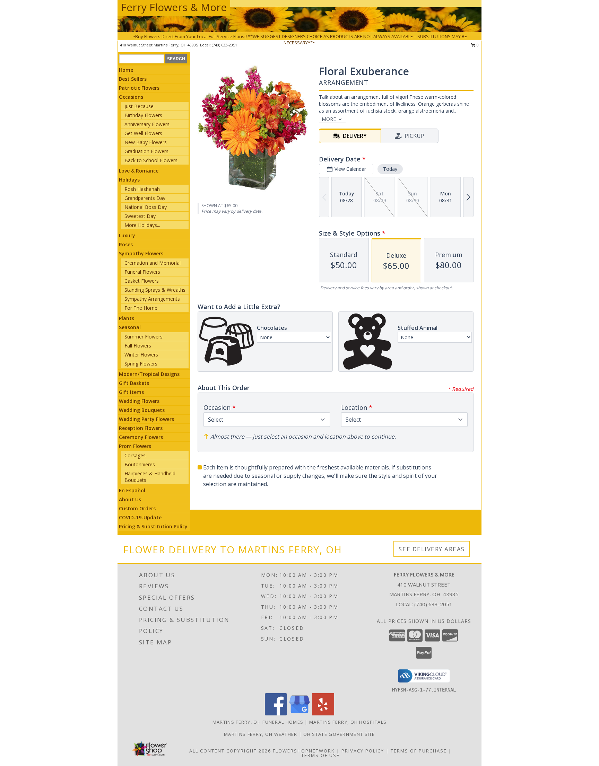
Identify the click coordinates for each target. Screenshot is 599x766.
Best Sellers (133, 79)
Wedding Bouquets (142, 410)
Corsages (135, 455)
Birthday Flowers (143, 115)
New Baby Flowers (145, 142)
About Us (130, 499)
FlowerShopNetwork (304, 751)
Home (126, 70)
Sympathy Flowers (141, 253)
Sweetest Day (140, 216)
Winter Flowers (141, 354)
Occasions (131, 97)
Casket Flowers (141, 281)
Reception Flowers (141, 428)
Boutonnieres (139, 464)
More (329, 119)
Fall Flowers (137, 345)
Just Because (139, 106)
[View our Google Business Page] (299, 713)
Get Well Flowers (143, 133)
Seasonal (130, 327)
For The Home (140, 308)
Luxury (127, 235)
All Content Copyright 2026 (230, 751)
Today (390, 169)
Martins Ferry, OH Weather (260, 734)
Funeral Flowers (142, 271)
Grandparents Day (144, 198)
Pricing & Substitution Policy (153, 526)
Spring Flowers (140, 363)
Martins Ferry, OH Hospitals (348, 722)
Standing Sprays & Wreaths (154, 290)
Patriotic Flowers (139, 88)
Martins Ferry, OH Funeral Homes (257, 722)
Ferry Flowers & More (174, 7)
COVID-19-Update (140, 517)
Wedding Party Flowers (146, 419)
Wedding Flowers (139, 401)
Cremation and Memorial (152, 262)
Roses (126, 244)
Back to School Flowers (150, 160)
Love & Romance (138, 170)
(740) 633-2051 (433, 604)
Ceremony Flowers (141, 437)
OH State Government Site (339, 734)
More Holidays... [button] (142, 225)
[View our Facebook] (276, 713)
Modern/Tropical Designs (149, 374)
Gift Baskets (134, 383)
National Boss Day (145, 207)
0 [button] (477, 44)
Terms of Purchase (419, 751)
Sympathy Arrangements (152, 299)
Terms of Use (320, 755)
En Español (132, 490)
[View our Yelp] (323, 713)
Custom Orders (137, 508)
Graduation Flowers (146, 151)
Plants (126, 318)
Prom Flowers (135, 446)
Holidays (129, 179)
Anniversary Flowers (147, 124)
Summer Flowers (143, 336)
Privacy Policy (362, 751)
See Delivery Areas (432, 549)
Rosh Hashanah (142, 189)
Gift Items (131, 392)
